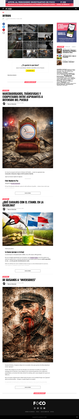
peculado (68, 82)
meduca (58, 79)
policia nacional (60, 83)
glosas (66, 77)
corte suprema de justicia (62, 73)
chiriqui (74, 70)
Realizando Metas (73, 83)
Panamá (63, 82)
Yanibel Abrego (59, 85)
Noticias (52, 411)
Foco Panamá (60, 77)
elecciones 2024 (65, 74)
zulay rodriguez (64, 85)
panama (58, 82)
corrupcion (65, 72)
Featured (68, 76)
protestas (68, 83)
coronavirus (59, 72)
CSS (73, 73)
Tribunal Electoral (69, 84)
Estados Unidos (34, 257)
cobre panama (59, 71)
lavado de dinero (67, 78)
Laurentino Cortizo (60, 78)
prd (65, 83)
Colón (65, 71)
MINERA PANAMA (63, 79)
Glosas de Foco (71, 77)
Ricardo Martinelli (15, 183)
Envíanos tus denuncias (30, 411)
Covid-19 (70, 73)
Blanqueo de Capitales (71, 69)
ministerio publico (70, 79)
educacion (58, 74)
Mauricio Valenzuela (12, 104)
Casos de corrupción (45, 411)
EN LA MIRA (72, 74)
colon (63, 71)
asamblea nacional (62, 69)
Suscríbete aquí (30, 70)
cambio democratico (68, 70)
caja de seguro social (60, 70)
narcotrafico (68, 80)
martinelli (73, 78)
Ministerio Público (60, 80)
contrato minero (70, 71)
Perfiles (37, 411)
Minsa (64, 80)
